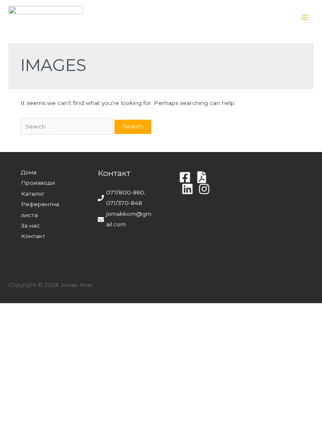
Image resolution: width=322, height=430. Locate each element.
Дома (28, 172)
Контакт (33, 236)
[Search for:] (67, 126)
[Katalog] (202, 177)
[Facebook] (185, 177)
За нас (30, 225)
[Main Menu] (305, 17)
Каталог (32, 193)
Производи (38, 182)
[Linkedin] (187, 189)
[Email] (204, 189)
